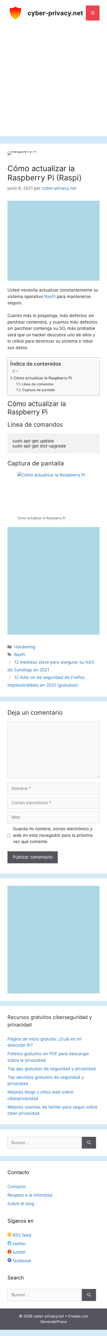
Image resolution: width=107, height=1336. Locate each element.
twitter (18, 1243)
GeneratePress (53, 1321)
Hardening (24, 646)
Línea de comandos (38, 384)
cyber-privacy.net (55, 13)
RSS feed (21, 1235)
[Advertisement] (53, 82)
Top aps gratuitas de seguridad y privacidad (51, 1068)
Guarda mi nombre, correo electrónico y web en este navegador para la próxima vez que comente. (53, 835)
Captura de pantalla (38, 390)
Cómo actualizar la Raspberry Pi (42, 378)
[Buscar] (89, 1143)
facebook (21, 1260)
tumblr (18, 1252)
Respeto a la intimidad (29, 1195)
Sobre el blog (20, 1203)
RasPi (49, 296)
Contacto (16, 1186)
